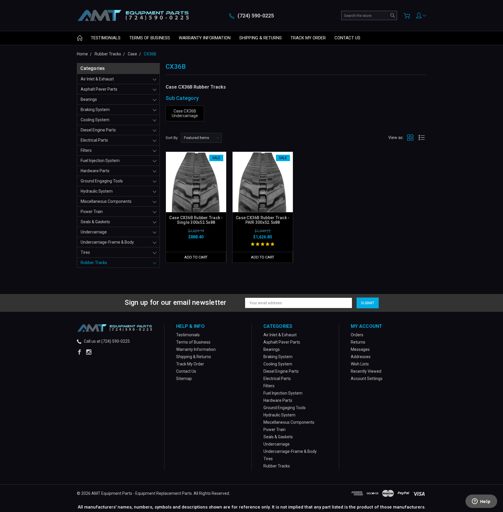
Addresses (361, 356)
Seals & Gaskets (95, 221)
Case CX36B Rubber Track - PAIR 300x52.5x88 (262, 220)
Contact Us (347, 38)
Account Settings (366, 378)
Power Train (92, 211)
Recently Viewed (366, 371)
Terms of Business (149, 38)
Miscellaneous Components (106, 201)
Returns (358, 342)
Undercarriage (94, 232)
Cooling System (95, 119)
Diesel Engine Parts (98, 130)
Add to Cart (196, 257)
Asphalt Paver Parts (99, 89)
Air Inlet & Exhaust (97, 79)
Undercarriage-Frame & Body (107, 242)
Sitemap (184, 378)
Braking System (95, 109)
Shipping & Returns (260, 38)
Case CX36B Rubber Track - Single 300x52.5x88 (196, 220)
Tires (85, 252)
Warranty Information (205, 38)
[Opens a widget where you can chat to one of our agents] (481, 502)
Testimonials (106, 38)
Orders (357, 334)
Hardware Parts (95, 170)
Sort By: (172, 138)
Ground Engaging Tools (102, 181)
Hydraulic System (97, 191)
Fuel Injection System (100, 160)
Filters (86, 150)
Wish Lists (360, 364)
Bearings (89, 99)
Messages (360, 349)
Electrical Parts (94, 140)
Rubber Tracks (94, 262)
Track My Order (308, 38)
